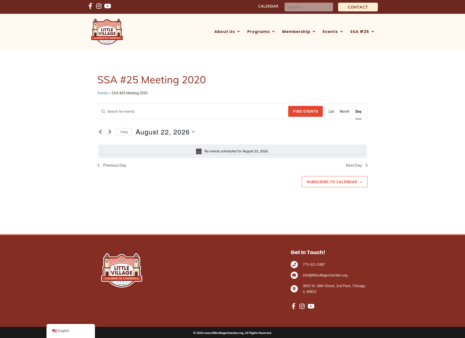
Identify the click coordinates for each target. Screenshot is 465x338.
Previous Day (114, 165)
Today (124, 132)
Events (102, 93)
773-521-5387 (314, 264)
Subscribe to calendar (332, 181)
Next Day (354, 165)
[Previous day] (100, 132)
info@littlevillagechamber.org (325, 275)
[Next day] (110, 132)
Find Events (305, 111)
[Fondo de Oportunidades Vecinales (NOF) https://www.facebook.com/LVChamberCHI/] (90, 6)
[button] (358, 7)
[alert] (232, 151)
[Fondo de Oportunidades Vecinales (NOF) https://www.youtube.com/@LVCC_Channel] (107, 6)
